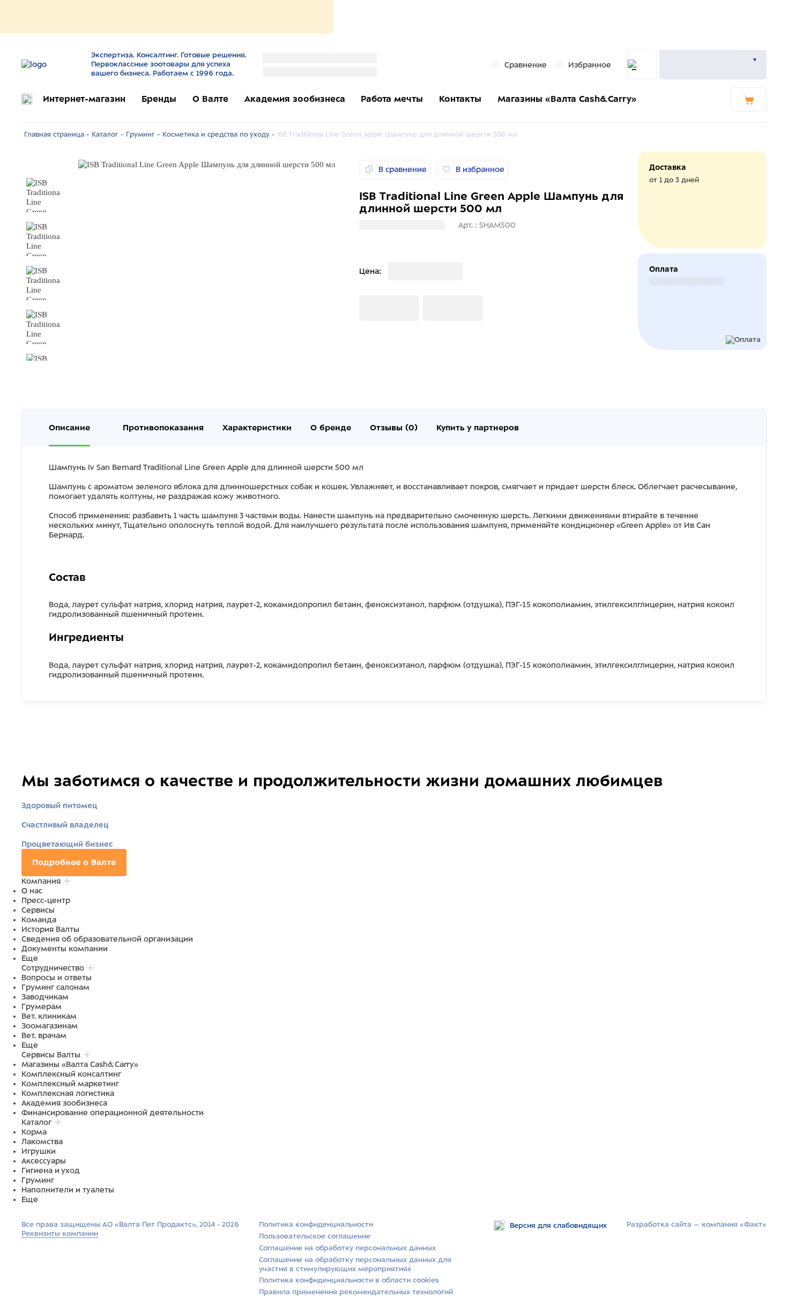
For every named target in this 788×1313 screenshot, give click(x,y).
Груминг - (143, 134)
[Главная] (52, 64)
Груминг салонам (55, 987)
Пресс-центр (45, 900)
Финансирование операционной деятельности (112, 1112)
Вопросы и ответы (56, 977)
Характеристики (257, 427)
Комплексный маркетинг (70, 1083)
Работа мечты (392, 98)
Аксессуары (43, 1161)
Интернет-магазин (84, 98)
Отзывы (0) (394, 427)
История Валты (50, 929)
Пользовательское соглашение (314, 1236)
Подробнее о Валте (74, 862)
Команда (38, 919)
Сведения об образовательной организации (107, 939)
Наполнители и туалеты (67, 1189)
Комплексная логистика (67, 1093)
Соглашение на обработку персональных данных (347, 1248)
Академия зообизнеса (294, 98)
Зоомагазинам (49, 1025)
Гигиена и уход (50, 1170)
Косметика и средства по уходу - (218, 134)
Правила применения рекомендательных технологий (356, 1292)
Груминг (37, 1180)
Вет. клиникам (49, 1016)
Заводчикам (45, 997)
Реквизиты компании (59, 1233)
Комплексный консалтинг (71, 1074)
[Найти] (642, 64)
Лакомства (42, 1141)
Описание (69, 427)
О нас (31, 890)
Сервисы (38, 910)
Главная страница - (56, 134)
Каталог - (107, 134)
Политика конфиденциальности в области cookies (349, 1280)
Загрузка (376, 308)
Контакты (460, 98)
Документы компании (64, 948)
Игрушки (38, 1151)
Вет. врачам (43, 1035)
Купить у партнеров (477, 427)
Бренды (159, 98)
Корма (34, 1132)
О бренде (330, 427)
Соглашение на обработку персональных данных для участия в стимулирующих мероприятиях (355, 1264)
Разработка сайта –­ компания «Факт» (697, 1224)
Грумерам (41, 1006)
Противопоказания (163, 427)
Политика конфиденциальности (316, 1224)
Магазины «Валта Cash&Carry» (567, 98)
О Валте (210, 98)
